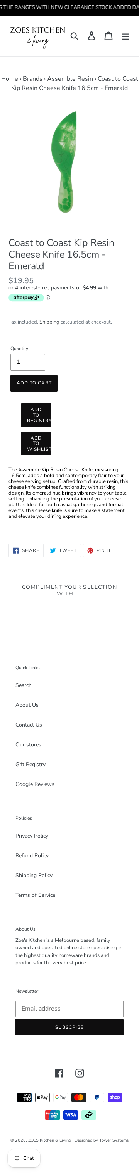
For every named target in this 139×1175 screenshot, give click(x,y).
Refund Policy (32, 855)
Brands (32, 78)
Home (9, 78)
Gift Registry (30, 764)
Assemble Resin (70, 78)
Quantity (19, 348)
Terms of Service (35, 895)
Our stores (28, 744)
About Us (27, 705)
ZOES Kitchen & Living (49, 1140)
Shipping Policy (34, 875)
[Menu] (125, 36)
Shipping (49, 321)
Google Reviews (34, 784)
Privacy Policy (31, 835)
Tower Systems (114, 1140)
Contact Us (28, 725)
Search (23, 685)
